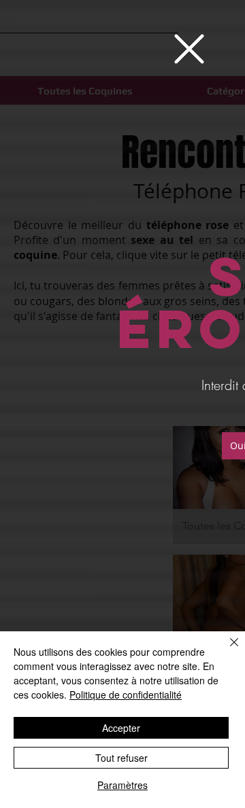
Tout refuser (121, 758)
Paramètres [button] (122, 785)
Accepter (121, 728)
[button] (189, 49)
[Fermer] (226, 650)
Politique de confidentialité (125, 694)
